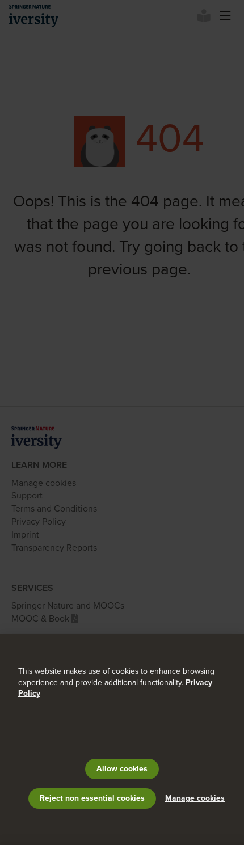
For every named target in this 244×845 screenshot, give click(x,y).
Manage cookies (195, 798)
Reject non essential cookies (92, 798)
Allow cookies (122, 769)
